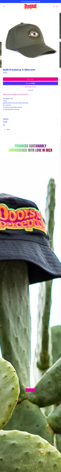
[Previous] (1, 40)
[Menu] (4, 6)
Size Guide (5, 122)
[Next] (59, 40)
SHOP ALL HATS (30, 390)
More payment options (30, 86)
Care (4, 125)
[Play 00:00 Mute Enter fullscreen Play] (30, 40)
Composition (5, 119)
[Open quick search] (54, 6)
